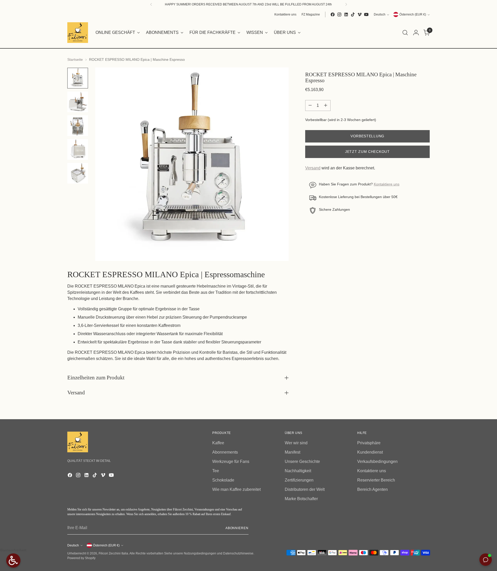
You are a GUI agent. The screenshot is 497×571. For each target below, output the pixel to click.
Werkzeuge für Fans (230, 461)
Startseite (75, 59)
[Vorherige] (151, 4)
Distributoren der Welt (305, 489)
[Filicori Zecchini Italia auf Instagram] (339, 14)
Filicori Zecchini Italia (113, 553)
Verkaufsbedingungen (377, 461)
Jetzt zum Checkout (367, 152)
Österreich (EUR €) (412, 14)
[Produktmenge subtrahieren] (310, 105)
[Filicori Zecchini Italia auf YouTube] (366, 14)
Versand (312, 168)
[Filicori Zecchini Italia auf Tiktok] (352, 14)
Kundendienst (370, 452)
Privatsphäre (369, 443)
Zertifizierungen (299, 480)
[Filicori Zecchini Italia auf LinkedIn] (346, 14)
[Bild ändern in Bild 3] (77, 125)
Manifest (292, 452)
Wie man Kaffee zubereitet (236, 489)
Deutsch (379, 14)
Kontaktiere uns (386, 184)
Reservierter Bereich (376, 480)
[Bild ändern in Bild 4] (77, 149)
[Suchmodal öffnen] (405, 32)
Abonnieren (236, 528)
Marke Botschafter (301, 499)
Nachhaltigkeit (298, 471)
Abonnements (225, 452)
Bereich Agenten (372, 489)
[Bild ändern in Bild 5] (77, 173)
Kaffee (218, 443)
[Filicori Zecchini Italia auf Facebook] (332, 14)
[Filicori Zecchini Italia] (77, 32)
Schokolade (223, 480)
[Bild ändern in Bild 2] (77, 102)
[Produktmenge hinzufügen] (325, 105)
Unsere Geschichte (302, 461)
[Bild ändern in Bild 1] (77, 78)
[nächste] (346, 4)
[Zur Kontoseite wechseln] (416, 32)
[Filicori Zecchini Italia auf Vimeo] (359, 14)
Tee (215, 471)
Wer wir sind (296, 443)
